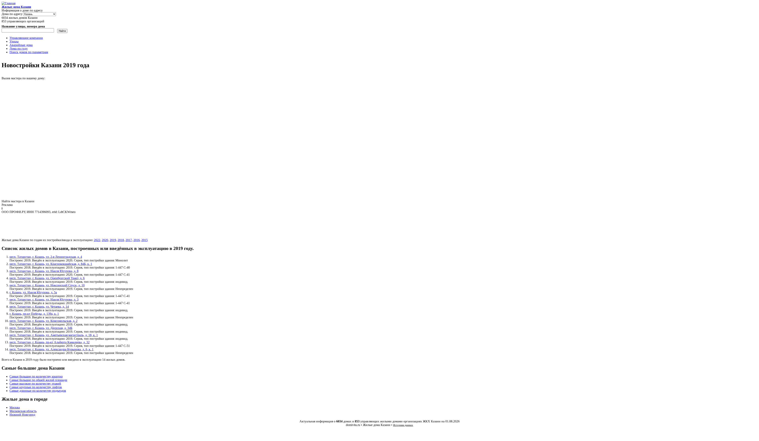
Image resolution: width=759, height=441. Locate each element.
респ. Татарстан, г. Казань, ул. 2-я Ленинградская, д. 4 (45, 256)
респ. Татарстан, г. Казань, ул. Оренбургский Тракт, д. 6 (47, 278)
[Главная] (8, 3)
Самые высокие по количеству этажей (35, 383)
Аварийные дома (21, 45)
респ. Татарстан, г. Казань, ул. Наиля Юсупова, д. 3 (43, 299)
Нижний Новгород (22, 414)
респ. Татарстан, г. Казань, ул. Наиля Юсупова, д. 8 (43, 271)
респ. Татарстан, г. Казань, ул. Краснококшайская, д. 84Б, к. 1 (50, 264)
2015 (144, 240)
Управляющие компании (26, 38)
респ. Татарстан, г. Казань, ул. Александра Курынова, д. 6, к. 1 (51, 349)
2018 (121, 240)
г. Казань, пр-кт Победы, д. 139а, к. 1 (34, 313)
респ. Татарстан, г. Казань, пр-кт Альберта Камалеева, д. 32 (49, 342)
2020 (105, 240)
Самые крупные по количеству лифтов (35, 387)
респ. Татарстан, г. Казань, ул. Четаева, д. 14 (39, 306)
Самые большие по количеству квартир (36, 376)
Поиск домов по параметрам (28, 52)
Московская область (23, 411)
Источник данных (403, 425)
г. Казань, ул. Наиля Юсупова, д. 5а (33, 292)
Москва (14, 407)
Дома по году (18, 48)
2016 (136, 240)
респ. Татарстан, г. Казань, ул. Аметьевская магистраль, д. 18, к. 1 (53, 335)
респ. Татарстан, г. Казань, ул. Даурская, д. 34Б (40, 328)
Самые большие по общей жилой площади (38, 380)
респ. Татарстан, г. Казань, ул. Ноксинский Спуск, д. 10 (47, 285)
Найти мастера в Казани (18, 201)
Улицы (14, 41)
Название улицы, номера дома (23, 26)
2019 (113, 240)
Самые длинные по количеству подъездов (37, 390)
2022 (97, 240)
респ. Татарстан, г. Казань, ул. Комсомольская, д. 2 (43, 321)
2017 (129, 240)
